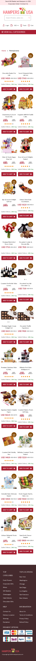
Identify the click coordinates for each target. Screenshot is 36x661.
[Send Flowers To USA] (18, 11)
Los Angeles (23, 591)
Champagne (7, 594)
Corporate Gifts (8, 584)
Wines (5, 587)
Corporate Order (13, 4)
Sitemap (6, 618)
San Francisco (24, 594)
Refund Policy (24, 622)
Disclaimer (6, 622)
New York (23, 577)
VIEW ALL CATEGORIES (14, 32)
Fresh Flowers (7, 580)
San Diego (23, 587)
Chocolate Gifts (8, 601)
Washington (23, 580)
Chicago (22, 584)
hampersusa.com (18, 654)
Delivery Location (8, 615)
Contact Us (24, 4)
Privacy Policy (24, 618)
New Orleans (24, 598)
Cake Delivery (7, 598)
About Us (23, 611)
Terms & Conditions (26, 615)
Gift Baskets (7, 591)
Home (4, 51)
